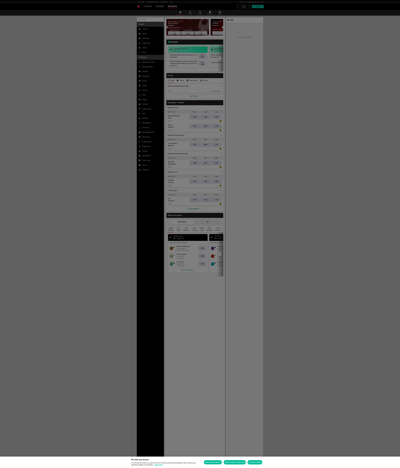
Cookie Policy (158, 465)
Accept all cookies (255, 462)
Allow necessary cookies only (235, 462)
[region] (200, 462)
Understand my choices (213, 462)
